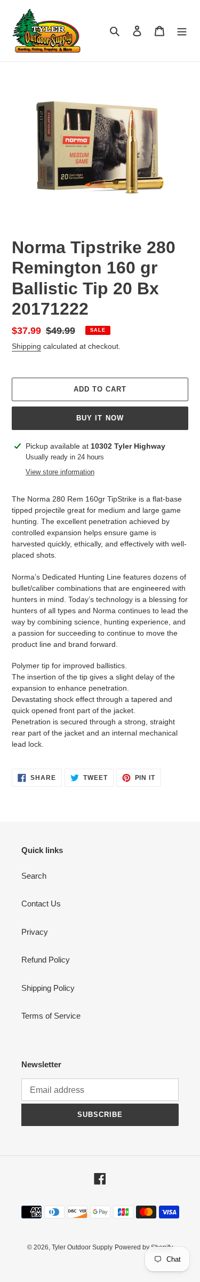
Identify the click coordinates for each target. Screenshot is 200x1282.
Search (33, 875)
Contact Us (41, 903)
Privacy (34, 931)
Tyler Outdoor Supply (82, 1247)
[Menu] (182, 30)
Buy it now (99, 418)
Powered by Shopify (144, 1247)
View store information (60, 472)
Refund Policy (45, 959)
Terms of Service (51, 1015)
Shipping (26, 346)
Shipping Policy (48, 987)
